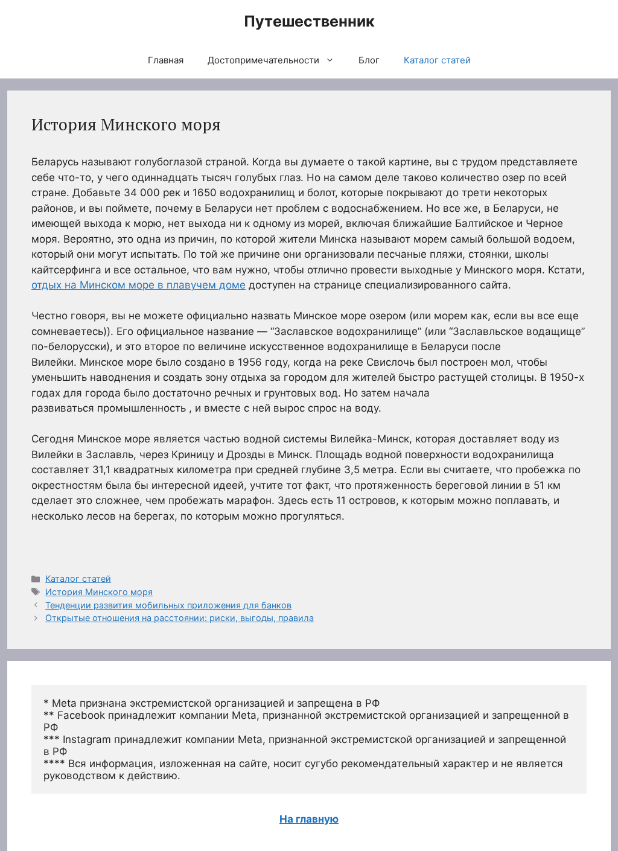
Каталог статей (437, 60)
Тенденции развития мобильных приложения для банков (168, 605)
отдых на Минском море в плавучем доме (138, 285)
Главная (165, 60)
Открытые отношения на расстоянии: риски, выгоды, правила (179, 618)
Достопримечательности (263, 60)
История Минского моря (99, 592)
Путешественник (309, 21)
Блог (369, 60)
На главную (309, 819)
